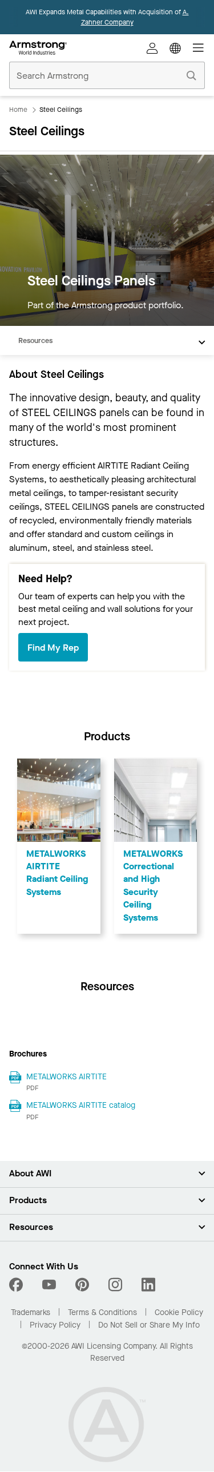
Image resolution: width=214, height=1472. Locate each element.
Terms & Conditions (102, 1312)
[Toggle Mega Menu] (198, 48)
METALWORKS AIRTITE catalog (80, 1105)
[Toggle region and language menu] (175, 48)
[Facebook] (17, 1285)
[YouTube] (49, 1285)
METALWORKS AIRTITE (66, 1076)
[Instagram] (115, 1285)
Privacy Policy (55, 1325)
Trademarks (30, 1312)
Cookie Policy (179, 1312)
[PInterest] (82, 1285)
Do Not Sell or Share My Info (149, 1325)
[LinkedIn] (148, 1285)
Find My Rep (53, 648)
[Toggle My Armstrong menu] (152, 48)
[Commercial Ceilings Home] (38, 48)
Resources (35, 340)
